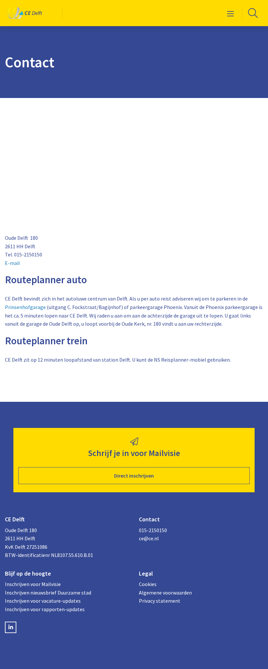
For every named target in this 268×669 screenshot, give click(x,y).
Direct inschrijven (134, 475)
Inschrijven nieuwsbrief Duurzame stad (48, 592)
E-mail (12, 263)
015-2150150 (153, 530)
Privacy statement (159, 600)
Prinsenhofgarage (25, 307)
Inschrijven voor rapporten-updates (45, 609)
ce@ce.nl (149, 538)
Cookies (148, 584)
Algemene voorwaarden (165, 592)
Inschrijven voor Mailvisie (33, 584)
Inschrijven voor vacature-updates (43, 600)
